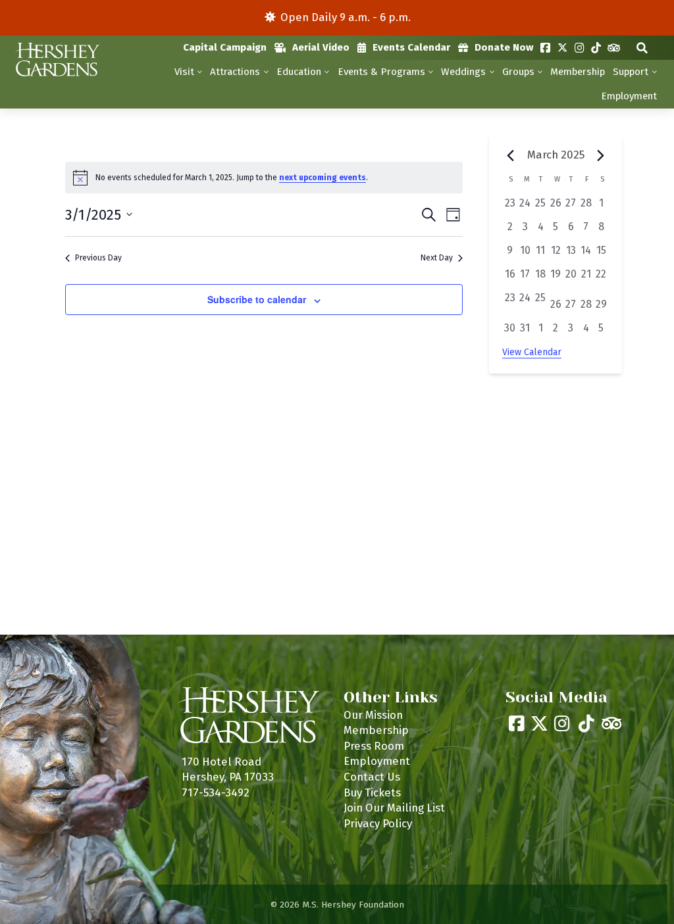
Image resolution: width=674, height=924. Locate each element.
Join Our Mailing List (394, 807)
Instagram (579, 48)
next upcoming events (322, 177)
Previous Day (98, 257)
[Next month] (601, 156)
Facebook (545, 48)
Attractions (235, 72)
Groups (518, 72)
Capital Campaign (225, 47)
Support (630, 72)
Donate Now (504, 47)
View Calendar (531, 352)
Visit (184, 72)
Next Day (437, 257)
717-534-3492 (215, 792)
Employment (629, 96)
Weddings (463, 72)
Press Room (374, 745)
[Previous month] (510, 156)
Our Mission (373, 714)
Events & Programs (381, 72)
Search (642, 48)
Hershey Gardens (56, 60)
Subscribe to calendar (256, 299)
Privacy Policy (378, 823)
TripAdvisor (613, 48)
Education (298, 72)
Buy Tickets (372, 792)
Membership (577, 72)
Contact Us (372, 776)
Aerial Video (321, 47)
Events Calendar (411, 47)
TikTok (596, 48)
